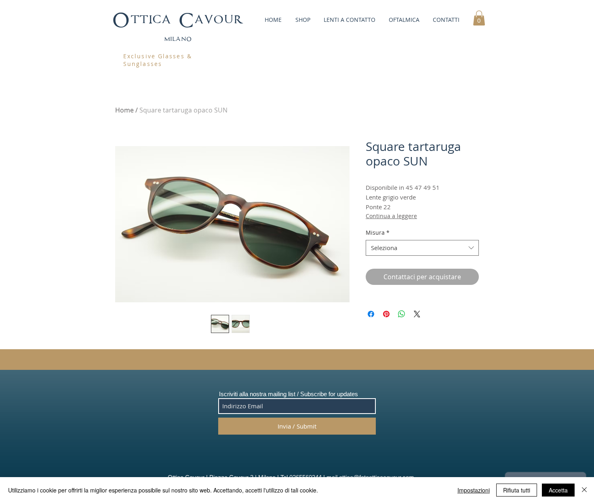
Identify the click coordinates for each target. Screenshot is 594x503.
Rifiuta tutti (516, 490)
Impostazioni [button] (473, 490)
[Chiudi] (584, 490)
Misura (378, 232)
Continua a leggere (391, 216)
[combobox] (422, 248)
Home (124, 110)
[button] (302, 20)
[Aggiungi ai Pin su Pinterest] (386, 314)
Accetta (558, 490)
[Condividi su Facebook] (371, 314)
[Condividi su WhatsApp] (402, 314)
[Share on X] (417, 314)
